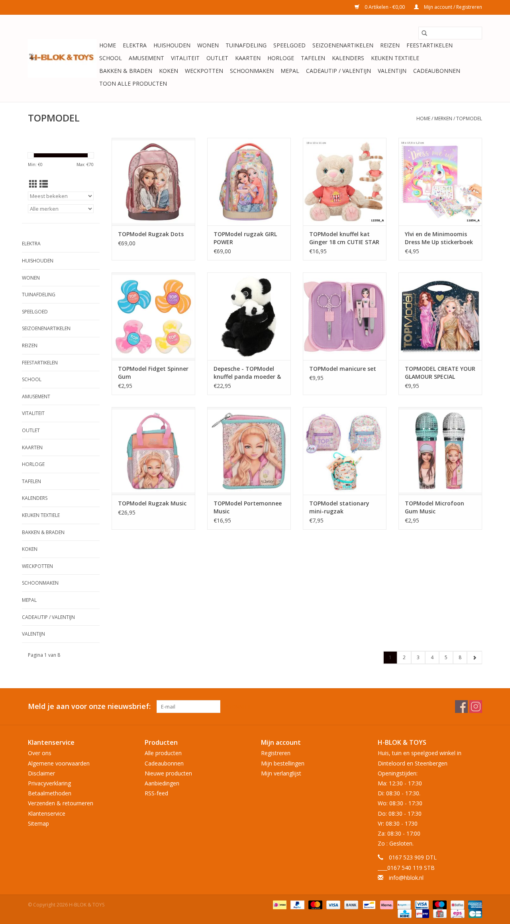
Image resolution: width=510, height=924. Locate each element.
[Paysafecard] (403, 904)
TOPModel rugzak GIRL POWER (245, 238)
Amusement (146, 58)
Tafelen (313, 58)
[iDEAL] (279, 904)
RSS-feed (156, 793)
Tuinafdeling (246, 45)
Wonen (208, 45)
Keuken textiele (395, 58)
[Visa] (332, 904)
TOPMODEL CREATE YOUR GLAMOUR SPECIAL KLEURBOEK (440, 373)
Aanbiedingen (162, 783)
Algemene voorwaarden (59, 763)
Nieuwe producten (168, 773)
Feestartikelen (429, 45)
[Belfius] (456, 904)
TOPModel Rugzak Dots (151, 234)
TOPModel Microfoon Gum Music (434, 507)
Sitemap (38, 823)
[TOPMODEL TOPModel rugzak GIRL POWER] (249, 181)
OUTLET (217, 58)
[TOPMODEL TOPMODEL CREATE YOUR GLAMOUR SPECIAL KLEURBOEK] (440, 316)
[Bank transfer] (350, 904)
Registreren (275, 753)
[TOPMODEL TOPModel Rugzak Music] (153, 451)
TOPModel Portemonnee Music (248, 507)
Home (107, 45)
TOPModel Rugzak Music (152, 503)
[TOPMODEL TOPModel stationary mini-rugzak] (344, 451)
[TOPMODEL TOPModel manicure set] (344, 316)
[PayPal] (297, 904)
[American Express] (473, 904)
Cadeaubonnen (436, 70)
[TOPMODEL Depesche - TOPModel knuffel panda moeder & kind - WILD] (249, 316)
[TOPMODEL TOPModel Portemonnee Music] (249, 451)
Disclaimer (41, 773)
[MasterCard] (315, 904)
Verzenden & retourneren (60, 803)
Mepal (289, 70)
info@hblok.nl (406, 877)
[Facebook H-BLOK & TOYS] (461, 706)
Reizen (390, 45)
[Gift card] (439, 913)
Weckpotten (204, 70)
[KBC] (403, 913)
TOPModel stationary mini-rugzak (339, 507)
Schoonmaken (252, 70)
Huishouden (171, 45)
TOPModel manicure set (342, 368)
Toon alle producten (133, 83)
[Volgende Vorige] (474, 657)
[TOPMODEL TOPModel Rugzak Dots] (153, 181)
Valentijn (392, 70)
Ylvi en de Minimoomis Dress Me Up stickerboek (439, 238)
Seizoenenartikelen (342, 45)
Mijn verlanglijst (281, 773)
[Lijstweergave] (43, 184)
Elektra (135, 45)
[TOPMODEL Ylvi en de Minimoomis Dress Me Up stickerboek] (440, 181)
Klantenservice (46, 813)
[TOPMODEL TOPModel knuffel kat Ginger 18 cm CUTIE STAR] (344, 181)
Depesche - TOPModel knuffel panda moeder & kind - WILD (247, 373)
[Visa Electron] (421, 904)
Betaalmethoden (49, 793)
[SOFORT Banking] (385, 904)
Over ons (39, 753)
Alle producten (163, 753)
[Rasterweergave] (33, 184)
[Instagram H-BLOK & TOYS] (475, 706)
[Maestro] (439, 904)
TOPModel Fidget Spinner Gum (153, 372)
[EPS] (456, 913)
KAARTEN (248, 58)
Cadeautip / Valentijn (338, 70)
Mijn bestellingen (282, 763)
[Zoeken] (424, 33)
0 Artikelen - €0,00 (384, 7)
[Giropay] (421, 913)
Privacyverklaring (49, 783)
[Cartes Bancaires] (474, 913)
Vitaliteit (185, 58)
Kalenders (348, 58)
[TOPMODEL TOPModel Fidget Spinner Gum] (153, 316)
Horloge (280, 58)
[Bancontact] (368, 904)
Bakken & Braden (125, 70)
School (110, 58)
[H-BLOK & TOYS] (62, 58)
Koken (168, 70)
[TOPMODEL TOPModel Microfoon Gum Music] (440, 451)
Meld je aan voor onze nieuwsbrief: (89, 706)
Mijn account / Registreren (452, 7)
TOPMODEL (469, 118)
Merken (443, 118)
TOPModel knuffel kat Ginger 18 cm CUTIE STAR (344, 238)
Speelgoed (289, 45)
